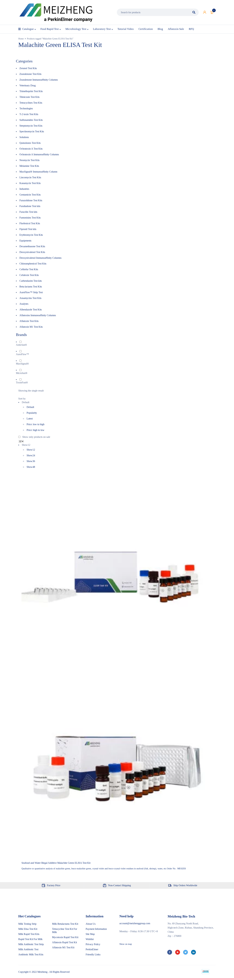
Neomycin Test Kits (29, 160)
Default (30, 407)
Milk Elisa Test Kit (27, 929)
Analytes (23, 303)
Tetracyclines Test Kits (30, 102)
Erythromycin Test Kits (31, 234)
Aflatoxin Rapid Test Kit (64, 942)
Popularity (32, 412)
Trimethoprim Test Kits (31, 91)
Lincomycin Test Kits (30, 177)
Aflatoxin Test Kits (29, 321)
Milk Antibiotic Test (28, 949)
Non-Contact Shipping (119, 885)
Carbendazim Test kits (30, 280)
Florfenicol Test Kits (29, 223)
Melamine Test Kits (29, 166)
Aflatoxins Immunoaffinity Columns (37, 315)
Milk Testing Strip (27, 923)
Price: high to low (35, 430)
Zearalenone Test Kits (30, 74)
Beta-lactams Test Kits (30, 286)
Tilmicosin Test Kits (29, 97)
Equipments (25, 240)
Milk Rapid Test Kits (28, 934)
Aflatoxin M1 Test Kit (63, 947)
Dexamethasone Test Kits (32, 246)
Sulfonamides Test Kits (31, 120)
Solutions (24, 137)
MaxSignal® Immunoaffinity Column (38, 171)
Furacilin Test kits (28, 212)
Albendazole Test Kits (30, 309)
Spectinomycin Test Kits (31, 131)
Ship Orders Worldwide (185, 885)
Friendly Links (93, 954)
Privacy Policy (93, 944)
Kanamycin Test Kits (30, 183)
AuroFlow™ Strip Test (31, 292)
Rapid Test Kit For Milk (30, 939)
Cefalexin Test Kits (29, 275)
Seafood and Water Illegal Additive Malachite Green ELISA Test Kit (55, 862)
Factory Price (53, 885)
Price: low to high (35, 424)
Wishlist (90, 939)
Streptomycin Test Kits (30, 125)
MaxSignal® (22, 363)
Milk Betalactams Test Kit (65, 923)
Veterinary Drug (27, 85)
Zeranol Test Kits (28, 68)
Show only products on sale (36, 437)
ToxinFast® (22, 382)
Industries (24, 189)
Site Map (90, 934)
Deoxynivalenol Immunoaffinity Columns (40, 257)
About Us (91, 923)
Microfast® (21, 373)
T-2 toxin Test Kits (28, 114)
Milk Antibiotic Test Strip (31, 944)
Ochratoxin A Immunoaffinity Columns (39, 154)
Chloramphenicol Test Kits (32, 263)
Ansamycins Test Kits (30, 298)
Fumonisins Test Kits (30, 217)
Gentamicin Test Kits (30, 194)
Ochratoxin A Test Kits (31, 148)
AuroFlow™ (22, 354)
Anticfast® (21, 344)
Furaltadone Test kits (29, 206)
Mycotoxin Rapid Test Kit (65, 937)
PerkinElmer (92, 949)
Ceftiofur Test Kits (28, 269)
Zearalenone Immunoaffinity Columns (38, 79)
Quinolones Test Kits (30, 143)
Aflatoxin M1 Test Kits (31, 326)
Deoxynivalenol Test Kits (32, 252)
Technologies (26, 108)
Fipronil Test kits (27, 229)
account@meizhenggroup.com (134, 923)
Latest (30, 418)
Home (21, 39)
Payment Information (96, 929)
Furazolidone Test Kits (30, 200)
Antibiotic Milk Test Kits (30, 954)
